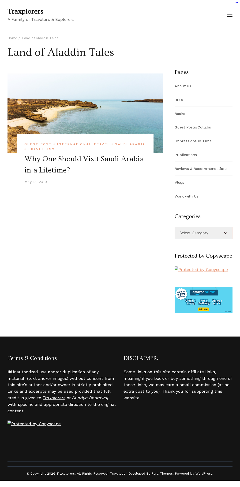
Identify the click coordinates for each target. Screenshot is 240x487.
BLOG (179, 100)
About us (183, 86)
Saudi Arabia (130, 144)
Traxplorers (25, 11)
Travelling (41, 149)
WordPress (204, 473)
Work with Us (187, 196)
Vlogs (179, 182)
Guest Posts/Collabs (193, 127)
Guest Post (38, 144)
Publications (186, 155)
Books (180, 113)
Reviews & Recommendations (201, 168)
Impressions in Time (193, 141)
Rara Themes (162, 473)
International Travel (83, 144)
